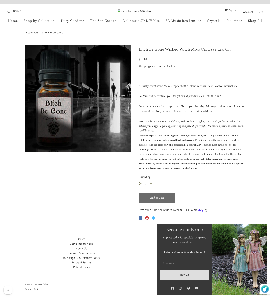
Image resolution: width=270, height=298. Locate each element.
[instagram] (180, 288)
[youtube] (196, 288)
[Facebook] (140, 218)
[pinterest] (188, 288)
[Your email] (184, 263)
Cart (260, 12)
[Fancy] (153, 218)
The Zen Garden (103, 21)
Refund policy (81, 267)
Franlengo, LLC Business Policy (81, 258)
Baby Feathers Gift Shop (39, 284)
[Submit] (33, 11)
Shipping (144, 66)
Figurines (234, 21)
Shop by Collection (39, 21)
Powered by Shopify (32, 289)
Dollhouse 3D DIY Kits (141, 21)
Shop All (255, 21)
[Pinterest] (147, 218)
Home (13, 21)
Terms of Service (81, 262)
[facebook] (172, 288)
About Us (81, 249)
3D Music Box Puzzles (183, 21)
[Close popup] (263, 228)
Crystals (214, 21)
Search (81, 239)
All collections (31, 32)
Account (248, 12)
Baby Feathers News (81, 244)
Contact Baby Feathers (81, 253)
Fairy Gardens (72, 21)
